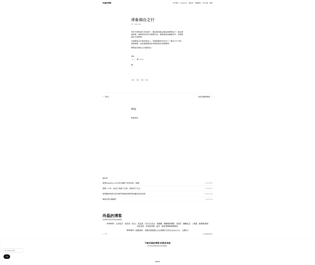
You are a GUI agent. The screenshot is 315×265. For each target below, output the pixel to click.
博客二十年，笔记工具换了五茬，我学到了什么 (121, 188)
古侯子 (179, 223)
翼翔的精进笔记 (171, 226)
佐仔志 (127, 223)
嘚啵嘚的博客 (169, 223)
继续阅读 (157, 261)
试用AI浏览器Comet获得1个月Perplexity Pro (162, 230)
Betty (134, 223)
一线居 (194, 223)
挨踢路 (159, 223)
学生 (137, 80)
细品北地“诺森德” (109, 199)
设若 (163, 226)
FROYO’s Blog (150, 223)
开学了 (107, 97)
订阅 (6, 257)
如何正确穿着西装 (204, 97)
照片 (133, 80)
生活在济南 (150, 226)
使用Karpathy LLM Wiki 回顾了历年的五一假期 (121, 183)
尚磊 (136, 24)
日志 (140, 24)
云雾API (185, 230)
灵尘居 (140, 223)
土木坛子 (119, 223)
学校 (142, 80)
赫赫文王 (186, 223)
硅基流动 (139, 230)
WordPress (207, 234)
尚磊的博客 (107, 3)
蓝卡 (158, 226)
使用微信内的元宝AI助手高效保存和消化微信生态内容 (124, 194)
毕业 (147, 80)
